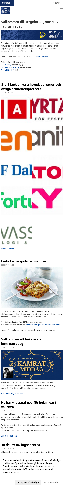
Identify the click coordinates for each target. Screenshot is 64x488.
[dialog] (32, 471)
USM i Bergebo (42, 57)
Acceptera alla (51, 482)
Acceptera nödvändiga (28, 482)
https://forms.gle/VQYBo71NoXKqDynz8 (43, 325)
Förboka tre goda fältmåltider (24, 261)
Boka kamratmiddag (10, 67)
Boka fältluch (7, 70)
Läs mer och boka (9, 436)
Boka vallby (6, 65)
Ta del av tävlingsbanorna (20, 445)
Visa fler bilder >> (8, 249)
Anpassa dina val (11, 476)
